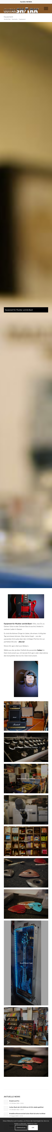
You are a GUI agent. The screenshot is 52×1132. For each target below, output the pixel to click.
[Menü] (44, 8)
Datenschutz (21, 1127)
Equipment (8, 17)
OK (33, 1127)
